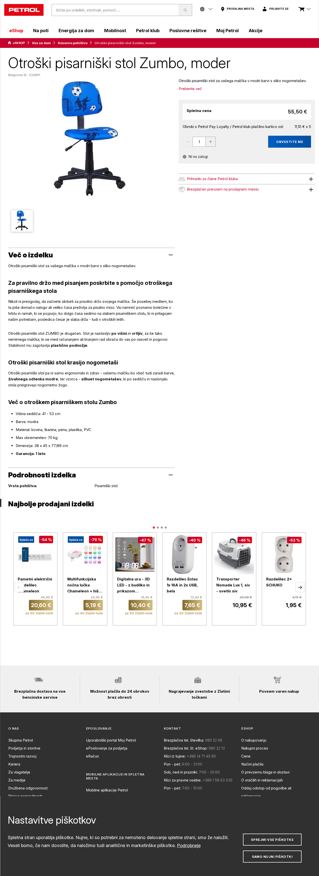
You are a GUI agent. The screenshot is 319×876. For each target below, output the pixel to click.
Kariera (14, 764)
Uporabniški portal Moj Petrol (111, 740)
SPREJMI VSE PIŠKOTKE (272, 840)
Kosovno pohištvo (72, 43)
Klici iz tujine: (175, 756)
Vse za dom (41, 43)
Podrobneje (189, 845)
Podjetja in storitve (24, 748)
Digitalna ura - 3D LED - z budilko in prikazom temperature (133, 585)
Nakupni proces (254, 748)
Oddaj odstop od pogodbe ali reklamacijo (266, 792)
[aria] (16, 43)
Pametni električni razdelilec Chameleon (35, 585)
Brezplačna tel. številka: (184, 740)
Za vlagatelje (19, 772)
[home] (24, 10)
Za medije (16, 780)
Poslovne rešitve (187, 30)
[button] (19, 587)
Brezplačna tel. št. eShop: (186, 748)
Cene (245, 756)
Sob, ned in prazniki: (181, 772)
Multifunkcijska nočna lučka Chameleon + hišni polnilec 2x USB (84, 585)
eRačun (92, 756)
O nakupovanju (253, 740)
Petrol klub (148, 30)
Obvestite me (289, 142)
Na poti (41, 30)
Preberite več (190, 88)
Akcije (255, 30)
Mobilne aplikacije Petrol (107, 790)
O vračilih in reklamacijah (262, 780)
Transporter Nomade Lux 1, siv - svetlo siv (233, 585)
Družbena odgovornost (28, 788)
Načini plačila (252, 764)
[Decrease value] (188, 142)
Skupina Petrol (20, 740)
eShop (16, 30)
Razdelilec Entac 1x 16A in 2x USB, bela (182, 585)
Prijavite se (279, 8)
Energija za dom (76, 30)
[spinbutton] (199, 142)
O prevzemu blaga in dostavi (265, 772)
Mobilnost (115, 30)
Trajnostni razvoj (22, 756)
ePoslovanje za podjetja (106, 748)
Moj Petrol (227, 30)
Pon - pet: (172, 764)
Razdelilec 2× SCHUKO (279, 582)
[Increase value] (211, 142)
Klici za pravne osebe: (182, 780)
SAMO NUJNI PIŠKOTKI (272, 857)
